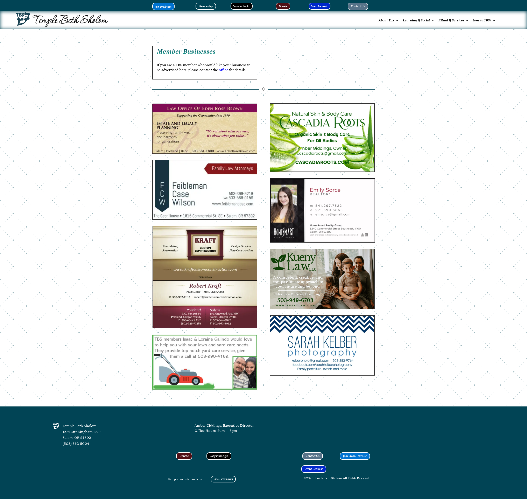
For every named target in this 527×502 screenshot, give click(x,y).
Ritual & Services (451, 20)
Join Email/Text (163, 6)
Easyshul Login (241, 6)
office (223, 70)
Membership (206, 6)
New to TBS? (482, 20)
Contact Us (358, 6)
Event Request (319, 6)
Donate (283, 6)
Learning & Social (416, 20)
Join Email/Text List (355, 456)
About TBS (386, 20)
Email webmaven (223, 479)
